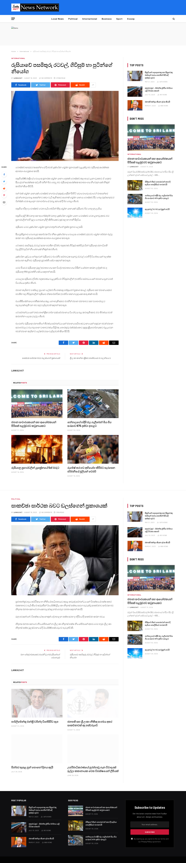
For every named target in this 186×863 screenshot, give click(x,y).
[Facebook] (4, 174)
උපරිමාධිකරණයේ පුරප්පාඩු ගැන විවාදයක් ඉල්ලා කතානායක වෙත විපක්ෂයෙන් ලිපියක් (93, 769)
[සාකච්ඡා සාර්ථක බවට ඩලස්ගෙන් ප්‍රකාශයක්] (65, 560)
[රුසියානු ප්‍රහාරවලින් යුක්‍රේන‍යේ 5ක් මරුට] (36, 449)
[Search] (173, 19)
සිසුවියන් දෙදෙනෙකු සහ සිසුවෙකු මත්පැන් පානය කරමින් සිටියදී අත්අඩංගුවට (159, 75)
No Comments (47, 78)
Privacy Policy (146, 842)
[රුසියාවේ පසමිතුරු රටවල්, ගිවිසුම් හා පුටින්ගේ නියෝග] (65, 126)
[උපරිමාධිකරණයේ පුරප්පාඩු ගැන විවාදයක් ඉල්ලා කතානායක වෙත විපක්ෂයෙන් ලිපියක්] (93, 748)
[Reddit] (4, 188)
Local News (57, 19)
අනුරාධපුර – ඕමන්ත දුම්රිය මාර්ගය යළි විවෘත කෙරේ (159, 89)
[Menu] (13, 19)
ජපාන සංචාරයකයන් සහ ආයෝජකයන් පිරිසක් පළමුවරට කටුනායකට (33, 423)
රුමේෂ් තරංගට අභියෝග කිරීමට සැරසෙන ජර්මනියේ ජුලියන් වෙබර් (91, 469)
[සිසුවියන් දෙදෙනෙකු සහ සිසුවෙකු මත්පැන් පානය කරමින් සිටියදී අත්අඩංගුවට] (134, 76)
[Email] (4, 202)
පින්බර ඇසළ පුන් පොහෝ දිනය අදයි (32, 767)
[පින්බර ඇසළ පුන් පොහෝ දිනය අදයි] (36, 748)
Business (107, 19)
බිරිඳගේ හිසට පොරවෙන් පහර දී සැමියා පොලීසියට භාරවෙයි (157, 183)
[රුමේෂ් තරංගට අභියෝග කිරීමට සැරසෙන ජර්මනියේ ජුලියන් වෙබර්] (93, 449)
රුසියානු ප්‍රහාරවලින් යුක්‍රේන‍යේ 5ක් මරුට (35, 467)
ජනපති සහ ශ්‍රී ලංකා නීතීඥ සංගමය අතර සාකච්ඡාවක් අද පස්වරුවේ (89, 723)
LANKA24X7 (18, 78)
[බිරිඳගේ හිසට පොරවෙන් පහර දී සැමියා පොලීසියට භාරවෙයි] (134, 185)
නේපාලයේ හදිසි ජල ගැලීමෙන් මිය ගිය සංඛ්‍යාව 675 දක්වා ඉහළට (89, 423)
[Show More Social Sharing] (93, 84)
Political (73, 19)
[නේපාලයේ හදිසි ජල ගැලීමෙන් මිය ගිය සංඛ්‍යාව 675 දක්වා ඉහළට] (93, 403)
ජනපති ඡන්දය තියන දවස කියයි (157, 102)
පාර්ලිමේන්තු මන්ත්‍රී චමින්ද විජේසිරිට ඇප (34, 721)
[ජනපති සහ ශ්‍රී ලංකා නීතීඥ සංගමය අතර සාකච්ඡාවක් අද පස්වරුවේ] (93, 703)
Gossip (131, 19)
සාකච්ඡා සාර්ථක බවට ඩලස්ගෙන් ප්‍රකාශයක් (41, 358)
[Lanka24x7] (35, 7)
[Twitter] (4, 181)
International (89, 19)
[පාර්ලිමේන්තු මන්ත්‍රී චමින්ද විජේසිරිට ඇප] (36, 703)
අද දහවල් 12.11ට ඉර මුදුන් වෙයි (157, 209)
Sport (119, 19)
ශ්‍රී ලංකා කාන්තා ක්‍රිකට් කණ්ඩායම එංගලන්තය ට (90, 358)
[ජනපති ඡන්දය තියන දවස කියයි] (134, 105)
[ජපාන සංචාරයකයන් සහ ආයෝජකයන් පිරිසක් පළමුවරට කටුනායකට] (36, 403)
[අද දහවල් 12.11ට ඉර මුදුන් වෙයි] (134, 213)
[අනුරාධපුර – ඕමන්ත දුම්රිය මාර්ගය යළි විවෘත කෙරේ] (134, 91)
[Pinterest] (4, 195)
